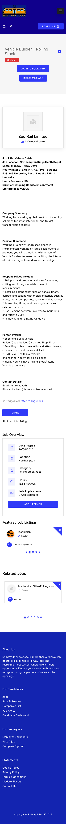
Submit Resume (11, 701)
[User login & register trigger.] (11, 26)
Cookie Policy (10, 767)
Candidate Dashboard (15, 715)
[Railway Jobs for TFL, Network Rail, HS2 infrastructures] (14, 10)
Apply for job (33, 504)
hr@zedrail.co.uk (35, 141)
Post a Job (49, 26)
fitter (23, 401)
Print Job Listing (17, 421)
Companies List (11, 706)
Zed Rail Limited (33, 136)
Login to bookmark (33, 68)
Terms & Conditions (14, 776)
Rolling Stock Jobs (30, 471)
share (15, 412)
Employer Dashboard (15, 736)
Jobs (5, 696)
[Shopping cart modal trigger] (4, 26)
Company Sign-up (13, 746)
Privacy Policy (11, 772)
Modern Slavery (11, 781)
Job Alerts (8, 710)
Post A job (8, 741)
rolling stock (35, 401)
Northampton (27, 460)
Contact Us (9, 786)
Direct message (33, 78)
